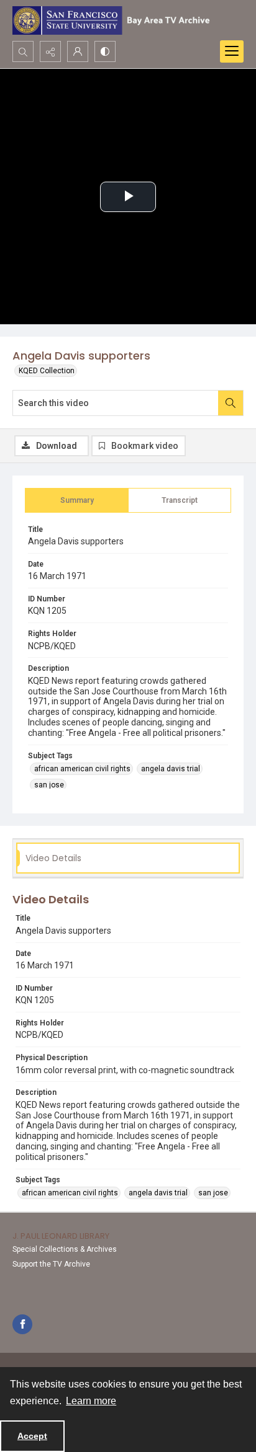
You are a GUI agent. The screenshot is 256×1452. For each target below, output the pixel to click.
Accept (32, 1436)
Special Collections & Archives (64, 1249)
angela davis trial (170, 768)
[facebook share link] (22, 1324)
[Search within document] (230, 403)
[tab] (76, 500)
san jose (49, 785)
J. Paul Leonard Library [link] (60, 1236)
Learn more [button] (91, 1401)
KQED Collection (47, 370)
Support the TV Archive (51, 1264)
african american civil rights (82, 768)
